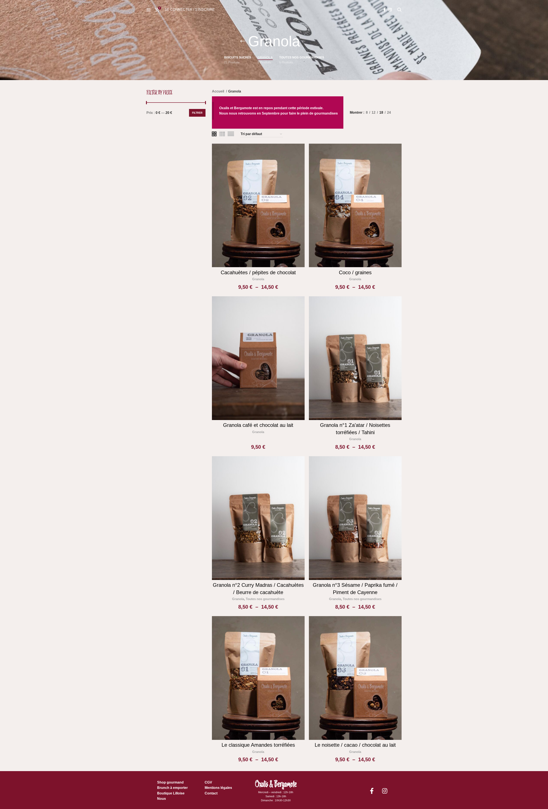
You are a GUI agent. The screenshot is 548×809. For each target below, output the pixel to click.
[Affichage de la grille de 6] (231, 134)
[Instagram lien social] (390, 9)
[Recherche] (399, 9)
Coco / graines (355, 272)
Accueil (218, 91)
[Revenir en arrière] (242, 41)
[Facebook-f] (372, 791)
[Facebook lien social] (384, 9)
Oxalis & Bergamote (276, 784)
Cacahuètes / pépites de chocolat (258, 272)
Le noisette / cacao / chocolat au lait (355, 745)
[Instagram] (385, 791)
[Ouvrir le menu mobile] (148, 9)
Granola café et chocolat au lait (258, 425)
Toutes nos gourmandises (265, 599)
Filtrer (197, 112)
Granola (258, 279)
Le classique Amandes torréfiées (258, 745)
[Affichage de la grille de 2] (214, 134)
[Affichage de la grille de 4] (222, 134)
